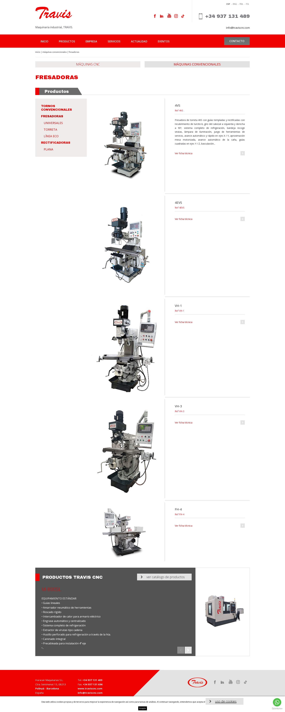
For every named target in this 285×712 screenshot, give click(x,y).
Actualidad (139, 41)
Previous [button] (180, 650)
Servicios (114, 41)
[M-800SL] (223, 611)
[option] (142, 612)
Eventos (164, 41)
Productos (67, 41)
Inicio (44, 41)
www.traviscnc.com (90, 688)
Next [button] (188, 650)
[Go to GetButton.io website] (277, 709)
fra (241, 4)
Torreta (50, 129)
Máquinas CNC (88, 64)
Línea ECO (51, 136)
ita (247, 4)
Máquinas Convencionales (54, 52)
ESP (228, 4)
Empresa (91, 41)
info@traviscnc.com (238, 28)
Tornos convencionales (56, 107)
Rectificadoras (55, 142)
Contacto (236, 41)
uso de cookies (226, 701)
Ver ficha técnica (183, 153)
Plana (48, 149)
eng (235, 4)
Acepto (142, 708)
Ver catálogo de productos (165, 577)
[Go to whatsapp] (277, 702)
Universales (53, 123)
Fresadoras (52, 116)
